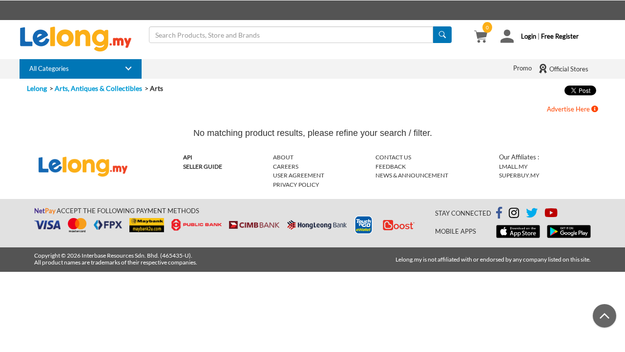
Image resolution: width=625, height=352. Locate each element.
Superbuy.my (519, 175)
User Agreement (298, 175)
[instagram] (514, 215)
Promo (522, 68)
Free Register (560, 36)
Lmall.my (513, 166)
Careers (285, 166)
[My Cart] (480, 38)
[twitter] (532, 215)
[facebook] (499, 213)
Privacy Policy (296, 184)
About (283, 157)
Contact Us (393, 157)
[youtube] (551, 215)
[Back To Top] (604, 316)
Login (528, 36)
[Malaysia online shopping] (81, 39)
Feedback (390, 166)
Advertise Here (569, 109)
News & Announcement (411, 175)
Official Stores (568, 69)
